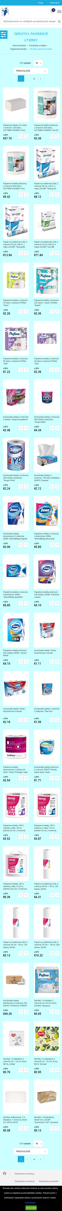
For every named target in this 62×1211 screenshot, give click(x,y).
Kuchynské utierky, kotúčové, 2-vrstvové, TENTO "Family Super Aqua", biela (46, 769)
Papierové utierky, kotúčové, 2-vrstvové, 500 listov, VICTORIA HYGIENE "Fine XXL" (15, 186)
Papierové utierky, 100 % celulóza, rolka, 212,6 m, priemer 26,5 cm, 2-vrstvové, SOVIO (15, 886)
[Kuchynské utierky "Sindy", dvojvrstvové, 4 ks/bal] (16, 688)
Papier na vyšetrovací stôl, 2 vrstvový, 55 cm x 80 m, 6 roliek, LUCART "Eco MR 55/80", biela (46, 244)
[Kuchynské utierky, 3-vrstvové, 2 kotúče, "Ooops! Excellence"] (16, 396)
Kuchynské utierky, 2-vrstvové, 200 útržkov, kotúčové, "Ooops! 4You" (15, 478)
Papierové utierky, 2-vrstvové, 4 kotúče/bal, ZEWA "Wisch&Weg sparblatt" (15, 594)
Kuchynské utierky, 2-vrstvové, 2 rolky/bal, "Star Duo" (46, 709)
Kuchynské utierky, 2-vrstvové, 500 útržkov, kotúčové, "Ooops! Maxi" (46, 419)
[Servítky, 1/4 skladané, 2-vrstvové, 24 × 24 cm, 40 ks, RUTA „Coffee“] (16, 1038)
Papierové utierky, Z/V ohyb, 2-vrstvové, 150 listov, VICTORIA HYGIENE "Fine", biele (15, 128)
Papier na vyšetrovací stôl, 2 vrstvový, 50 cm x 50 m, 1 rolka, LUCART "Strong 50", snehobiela (46, 186)
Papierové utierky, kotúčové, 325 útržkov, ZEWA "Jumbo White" (15, 653)
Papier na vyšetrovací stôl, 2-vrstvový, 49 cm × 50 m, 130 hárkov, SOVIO (46, 886)
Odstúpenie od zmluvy (24, 1173)
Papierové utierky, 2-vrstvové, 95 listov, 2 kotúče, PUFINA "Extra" (15, 302)
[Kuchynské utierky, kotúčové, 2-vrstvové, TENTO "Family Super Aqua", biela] (47, 746)
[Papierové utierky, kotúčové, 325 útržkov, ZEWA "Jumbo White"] (16, 630)
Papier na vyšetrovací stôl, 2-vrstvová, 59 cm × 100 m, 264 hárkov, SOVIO (46, 945)
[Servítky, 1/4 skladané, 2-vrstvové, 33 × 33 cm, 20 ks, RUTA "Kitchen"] (47, 1038)
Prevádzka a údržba (37, 45)
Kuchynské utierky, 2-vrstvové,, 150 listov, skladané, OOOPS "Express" (47, 478)
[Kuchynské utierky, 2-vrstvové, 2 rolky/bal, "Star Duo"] (47, 688)
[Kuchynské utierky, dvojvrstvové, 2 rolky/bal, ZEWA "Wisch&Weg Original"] (16, 513)
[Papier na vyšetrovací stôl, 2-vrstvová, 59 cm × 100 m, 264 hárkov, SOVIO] (47, 922)
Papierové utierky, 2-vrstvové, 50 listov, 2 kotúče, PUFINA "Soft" (15, 361)
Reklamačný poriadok (49, 1181)
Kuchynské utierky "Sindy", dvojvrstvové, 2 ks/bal (45, 651)
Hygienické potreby (18, 49)
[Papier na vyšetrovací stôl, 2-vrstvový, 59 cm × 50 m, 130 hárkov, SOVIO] (16, 922)
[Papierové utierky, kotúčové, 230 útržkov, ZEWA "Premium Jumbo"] (47, 571)
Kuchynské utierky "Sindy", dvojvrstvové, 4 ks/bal (14, 709)
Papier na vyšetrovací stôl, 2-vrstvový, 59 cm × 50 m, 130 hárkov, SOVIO (15, 945)
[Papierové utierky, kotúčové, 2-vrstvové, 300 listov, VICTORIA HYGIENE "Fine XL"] (47, 105)
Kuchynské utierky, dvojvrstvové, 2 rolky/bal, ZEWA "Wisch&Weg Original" (15, 536)
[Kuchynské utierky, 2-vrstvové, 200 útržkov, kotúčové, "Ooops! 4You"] (16, 455)
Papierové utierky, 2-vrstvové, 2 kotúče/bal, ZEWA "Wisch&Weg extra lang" (46, 536)
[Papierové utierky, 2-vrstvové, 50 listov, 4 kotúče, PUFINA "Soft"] (47, 338)
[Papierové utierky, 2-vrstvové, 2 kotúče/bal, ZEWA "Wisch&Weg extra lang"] (47, 513)
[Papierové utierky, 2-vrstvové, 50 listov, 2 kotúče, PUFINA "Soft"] (16, 338)
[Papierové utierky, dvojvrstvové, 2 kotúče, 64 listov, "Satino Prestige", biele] (16, 746)
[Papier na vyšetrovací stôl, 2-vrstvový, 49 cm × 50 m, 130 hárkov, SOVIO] (47, 863)
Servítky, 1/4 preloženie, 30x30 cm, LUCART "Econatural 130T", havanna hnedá (46, 1120)
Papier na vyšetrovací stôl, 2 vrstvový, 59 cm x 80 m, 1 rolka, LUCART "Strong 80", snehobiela (15, 244)
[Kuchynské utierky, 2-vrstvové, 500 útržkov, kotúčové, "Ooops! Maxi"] (47, 396)
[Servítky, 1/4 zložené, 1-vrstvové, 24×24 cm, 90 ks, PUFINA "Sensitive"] (47, 980)
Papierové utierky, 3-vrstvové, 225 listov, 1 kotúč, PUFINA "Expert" (46, 302)
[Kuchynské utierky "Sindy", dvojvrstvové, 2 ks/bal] (47, 630)
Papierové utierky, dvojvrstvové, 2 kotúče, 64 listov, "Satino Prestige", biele (15, 769)
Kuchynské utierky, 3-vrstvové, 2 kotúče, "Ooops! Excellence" (15, 418)
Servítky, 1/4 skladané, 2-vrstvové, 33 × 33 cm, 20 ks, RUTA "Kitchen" (46, 1061)
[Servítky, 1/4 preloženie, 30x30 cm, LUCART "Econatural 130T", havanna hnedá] (47, 1097)
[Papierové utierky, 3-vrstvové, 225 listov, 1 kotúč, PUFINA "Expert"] (47, 280)
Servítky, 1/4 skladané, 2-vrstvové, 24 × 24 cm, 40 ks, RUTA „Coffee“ (15, 1061)
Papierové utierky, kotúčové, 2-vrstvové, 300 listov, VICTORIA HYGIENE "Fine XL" (46, 127)
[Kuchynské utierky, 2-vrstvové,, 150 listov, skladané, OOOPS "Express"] (47, 455)
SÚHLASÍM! (31, 1208)
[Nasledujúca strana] (40, 78)
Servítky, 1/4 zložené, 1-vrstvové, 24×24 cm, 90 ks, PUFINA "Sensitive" (45, 1003)
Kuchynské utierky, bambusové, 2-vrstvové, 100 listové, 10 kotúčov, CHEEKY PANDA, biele (15, 1003)
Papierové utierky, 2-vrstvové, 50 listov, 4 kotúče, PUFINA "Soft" (46, 361)
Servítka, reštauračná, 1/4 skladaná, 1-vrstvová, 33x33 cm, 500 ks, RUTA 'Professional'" (15, 1120)
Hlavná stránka (19, 45)
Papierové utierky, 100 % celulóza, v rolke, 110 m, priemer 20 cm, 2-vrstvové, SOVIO (45, 828)
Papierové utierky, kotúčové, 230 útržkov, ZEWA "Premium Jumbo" (46, 594)
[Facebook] (4, 1174)
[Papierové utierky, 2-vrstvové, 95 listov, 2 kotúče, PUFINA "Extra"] (16, 280)
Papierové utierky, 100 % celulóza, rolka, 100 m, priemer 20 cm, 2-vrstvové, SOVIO (14, 828)
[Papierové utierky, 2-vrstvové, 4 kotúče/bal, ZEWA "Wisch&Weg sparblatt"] (16, 571)
